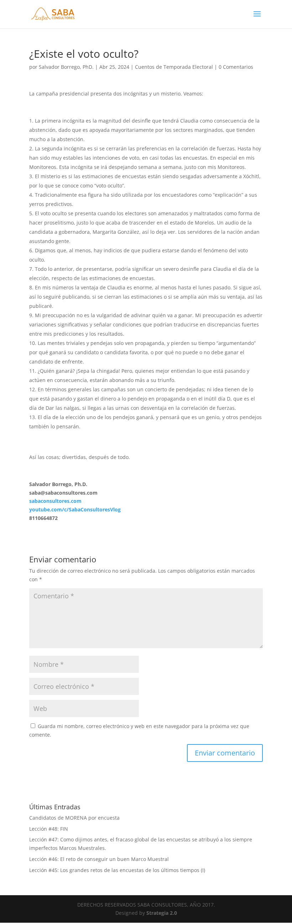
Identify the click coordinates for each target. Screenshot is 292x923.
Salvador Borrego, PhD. (66, 66)
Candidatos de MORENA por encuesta (74, 817)
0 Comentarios (236, 66)
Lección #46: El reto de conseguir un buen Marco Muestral (99, 859)
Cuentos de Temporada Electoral (174, 66)
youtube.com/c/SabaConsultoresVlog (75, 509)
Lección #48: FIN (48, 828)
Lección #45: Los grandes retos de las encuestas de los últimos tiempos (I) (117, 870)
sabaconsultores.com (55, 500)
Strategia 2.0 (161, 912)
